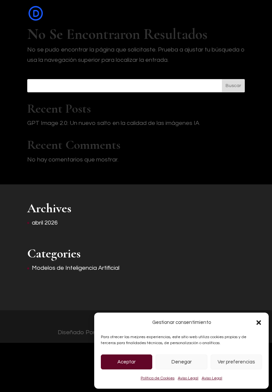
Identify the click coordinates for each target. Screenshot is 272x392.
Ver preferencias (236, 361)
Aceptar (126, 361)
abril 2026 (45, 223)
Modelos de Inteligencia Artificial (75, 268)
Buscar (233, 85)
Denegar (181, 361)
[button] (258, 322)
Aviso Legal (188, 378)
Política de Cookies (157, 378)
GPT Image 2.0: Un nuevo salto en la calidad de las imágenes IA (113, 123)
